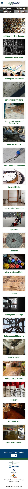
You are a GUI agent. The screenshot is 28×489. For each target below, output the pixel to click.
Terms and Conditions (10, 486)
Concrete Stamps (14, 144)
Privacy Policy (19, 486)
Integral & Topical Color (14, 272)
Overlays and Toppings (14, 315)
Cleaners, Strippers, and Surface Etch (14, 122)
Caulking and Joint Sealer (14, 79)
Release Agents (14, 357)
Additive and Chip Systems (14, 36)
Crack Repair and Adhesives (14, 166)
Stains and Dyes (14, 421)
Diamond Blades (14, 187)
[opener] (2, 3)
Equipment (14, 230)
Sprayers (14, 400)
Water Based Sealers (14, 442)
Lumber (14, 293)
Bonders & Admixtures (14, 57)
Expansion (14, 251)
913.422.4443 (19, 452)
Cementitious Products (14, 100)
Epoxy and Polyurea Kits (14, 208)
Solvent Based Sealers (14, 379)
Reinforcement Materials (14, 336)
